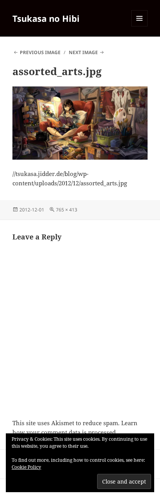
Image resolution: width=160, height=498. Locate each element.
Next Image (83, 52)
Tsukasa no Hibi (46, 18)
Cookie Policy (26, 467)
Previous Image (40, 52)
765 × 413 (66, 209)
